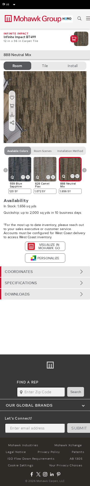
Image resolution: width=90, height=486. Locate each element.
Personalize (48, 258)
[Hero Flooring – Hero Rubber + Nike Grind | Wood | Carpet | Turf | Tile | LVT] (67, 19)
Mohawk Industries (23, 445)
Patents (78, 452)
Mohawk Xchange (68, 445)
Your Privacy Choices (65, 465)
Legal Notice (16, 452)
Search (75, 392)
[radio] (17, 66)
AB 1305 (76, 458)
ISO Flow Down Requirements (30, 458)
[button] (45, 271)
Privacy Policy (49, 452)
